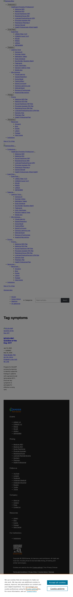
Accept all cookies (57, 582)
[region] (36, 585)
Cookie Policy (32, 591)
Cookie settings (32, 589)
